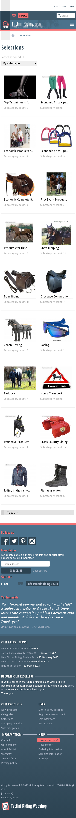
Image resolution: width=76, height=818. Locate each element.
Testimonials (9, 597)
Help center (46, 744)
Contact (6, 576)
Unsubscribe (40, 570)
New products (9, 709)
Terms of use (8, 758)
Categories (7, 714)
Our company (8, 744)
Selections (7, 719)
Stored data (45, 723)
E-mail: (5, 584)
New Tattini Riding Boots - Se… (18, 657)
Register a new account (52, 714)
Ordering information (50, 749)
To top (11, 512)
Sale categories (10, 728)
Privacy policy (9, 763)
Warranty (6, 753)
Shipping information (50, 753)
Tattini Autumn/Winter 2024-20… (19, 653)
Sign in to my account (51, 709)
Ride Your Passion (11, 665)
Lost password (47, 719)
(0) (23, 15)
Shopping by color (11, 723)
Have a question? (48, 740)
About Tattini (8, 749)
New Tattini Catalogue (13, 661)
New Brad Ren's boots (14, 648)
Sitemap (43, 758)
